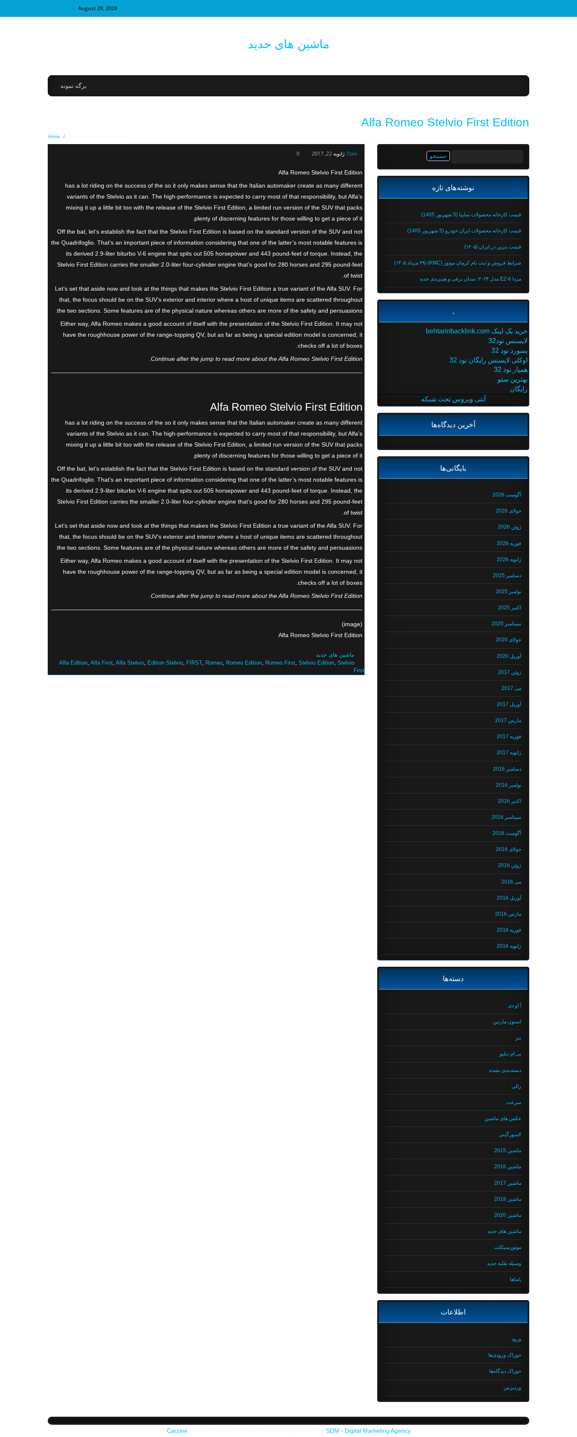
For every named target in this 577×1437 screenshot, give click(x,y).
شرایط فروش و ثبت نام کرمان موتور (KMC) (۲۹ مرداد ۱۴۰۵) (457, 263)
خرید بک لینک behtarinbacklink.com (477, 331)
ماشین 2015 (507, 1150)
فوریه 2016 (509, 930)
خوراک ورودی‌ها (504, 1355)
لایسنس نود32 (508, 340)
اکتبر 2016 (509, 801)
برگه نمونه (73, 85)
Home (54, 136)
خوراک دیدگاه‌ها (505, 1371)
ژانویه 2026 (509, 559)
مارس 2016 (508, 914)
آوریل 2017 (509, 704)
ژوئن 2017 (509, 672)
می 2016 (511, 882)
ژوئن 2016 (509, 865)
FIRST (194, 663)
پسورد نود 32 (509, 350)
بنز (518, 1038)
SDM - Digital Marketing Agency (368, 1431)
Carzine (178, 1431)
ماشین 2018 (507, 1199)
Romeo (214, 663)
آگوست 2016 (507, 833)
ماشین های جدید (288, 44)
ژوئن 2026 (509, 527)
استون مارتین (507, 1022)
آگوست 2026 (507, 495)
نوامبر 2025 (508, 591)
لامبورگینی (510, 1134)
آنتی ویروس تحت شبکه (453, 399)
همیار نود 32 (511, 369)
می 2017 (511, 688)
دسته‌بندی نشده (505, 1070)
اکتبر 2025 (509, 608)
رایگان (519, 389)
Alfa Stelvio (130, 663)
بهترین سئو (513, 379)
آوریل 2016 (509, 898)
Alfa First (101, 663)
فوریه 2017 (509, 736)
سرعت (513, 1102)
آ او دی (514, 1006)
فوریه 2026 (509, 543)
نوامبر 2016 (508, 785)
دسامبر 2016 (507, 769)
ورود (516, 1339)
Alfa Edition (73, 663)
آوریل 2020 (509, 656)
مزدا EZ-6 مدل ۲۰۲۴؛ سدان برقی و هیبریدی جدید (470, 279)
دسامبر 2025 (507, 575)
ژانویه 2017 (509, 752)
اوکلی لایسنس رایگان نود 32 (488, 360)
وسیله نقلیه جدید (504, 1263)
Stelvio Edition (316, 663)
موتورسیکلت (507, 1247)
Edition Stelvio (165, 663)
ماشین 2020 (507, 1215)
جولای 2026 (508, 511)
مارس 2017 (508, 720)
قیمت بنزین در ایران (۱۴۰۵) (492, 247)
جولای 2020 (508, 640)
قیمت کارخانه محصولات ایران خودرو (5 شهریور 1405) (464, 231)
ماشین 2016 (507, 1167)
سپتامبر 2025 (506, 624)
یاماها (515, 1279)
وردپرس (512, 1388)
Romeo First (280, 663)
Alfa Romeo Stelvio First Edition (445, 122)
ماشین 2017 (507, 1183)
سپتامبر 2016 (506, 817)
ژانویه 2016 (509, 946)
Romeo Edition (244, 663)
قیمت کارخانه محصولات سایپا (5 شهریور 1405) (471, 215)
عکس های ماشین (502, 1118)
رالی (516, 1086)
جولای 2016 (508, 849)
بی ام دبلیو (510, 1054)
